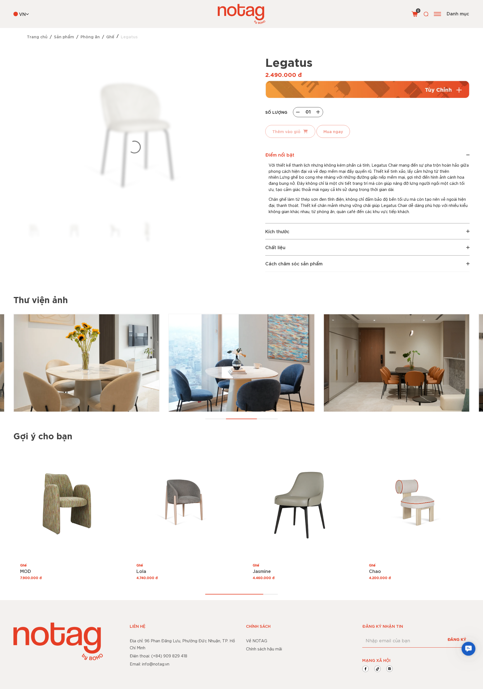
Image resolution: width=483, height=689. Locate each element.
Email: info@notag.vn (149, 663)
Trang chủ (37, 36)
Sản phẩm (64, 36)
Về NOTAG (256, 640)
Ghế (110, 36)
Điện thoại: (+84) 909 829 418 (158, 655)
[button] (468, 649)
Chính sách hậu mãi (264, 648)
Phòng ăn (90, 36)
